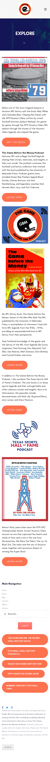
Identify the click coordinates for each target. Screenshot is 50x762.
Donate (5, 608)
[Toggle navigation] (39, 9)
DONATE (25, 626)
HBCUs (4, 604)
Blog (3, 597)
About (4, 594)
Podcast (5, 601)
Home (4, 590)
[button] (4, 9)
